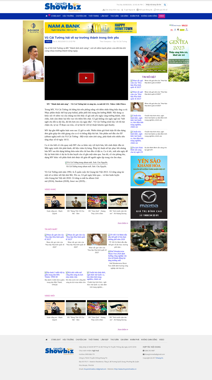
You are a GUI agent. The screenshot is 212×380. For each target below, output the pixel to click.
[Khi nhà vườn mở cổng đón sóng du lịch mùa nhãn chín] (76, 277)
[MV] (76, 208)
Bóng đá (145, 10)
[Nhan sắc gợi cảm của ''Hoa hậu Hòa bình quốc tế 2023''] (55, 239)
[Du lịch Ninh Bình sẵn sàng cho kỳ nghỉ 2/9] (137, 152)
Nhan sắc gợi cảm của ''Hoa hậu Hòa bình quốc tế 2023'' (54, 244)
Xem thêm (122, 223)
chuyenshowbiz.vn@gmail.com (95, 369)
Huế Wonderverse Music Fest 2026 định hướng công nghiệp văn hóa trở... (118, 265)
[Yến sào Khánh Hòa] (149, 186)
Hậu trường (68, 16)
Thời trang (93, 16)
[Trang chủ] (46, 16)
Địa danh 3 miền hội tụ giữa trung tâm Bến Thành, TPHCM (54, 282)
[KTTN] (149, 72)
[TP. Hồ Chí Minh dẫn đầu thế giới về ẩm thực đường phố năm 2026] (118, 239)
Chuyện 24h (81, 16)
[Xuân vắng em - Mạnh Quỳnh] (55, 208)
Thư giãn (114, 16)
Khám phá (134, 16)
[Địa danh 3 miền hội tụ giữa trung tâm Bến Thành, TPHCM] (55, 277)
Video (161, 16)
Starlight (56, 16)
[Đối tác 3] (149, 251)
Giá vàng (112, 10)
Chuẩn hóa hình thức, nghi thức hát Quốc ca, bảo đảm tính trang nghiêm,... (97, 284)
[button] (86, 78)
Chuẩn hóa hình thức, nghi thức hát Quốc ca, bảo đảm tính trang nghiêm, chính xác (156, 118)
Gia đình (124, 16)
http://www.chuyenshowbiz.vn (125, 369)
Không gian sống (149, 16)
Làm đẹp (104, 16)
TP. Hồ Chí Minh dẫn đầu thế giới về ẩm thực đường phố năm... (118, 244)
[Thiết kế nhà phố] (149, 218)
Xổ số (161, 10)
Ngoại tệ (129, 10)
